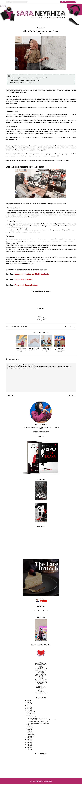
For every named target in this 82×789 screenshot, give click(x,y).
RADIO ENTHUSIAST (41, 687)
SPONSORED (41, 691)
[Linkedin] (47, 611)
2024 (28, 703)
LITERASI (41, 678)
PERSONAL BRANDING (41, 682)
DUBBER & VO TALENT (41, 670)
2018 (28, 739)
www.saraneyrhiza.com (43, 431)
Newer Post (10, 395)
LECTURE (41, 677)
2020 (28, 710)
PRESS (41, 685)
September (31, 716)
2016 (28, 742)
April (29, 731)
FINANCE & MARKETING (41, 674)
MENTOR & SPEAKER (41, 681)
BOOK (40, 666)
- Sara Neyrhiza (47, 781)
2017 (28, 741)
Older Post (71, 395)
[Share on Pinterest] (70, 327)
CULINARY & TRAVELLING (41, 669)
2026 (28, 700)
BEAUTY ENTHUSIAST (41, 663)
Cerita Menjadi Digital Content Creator (37, 718)
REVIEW (41, 689)
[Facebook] (35, 611)
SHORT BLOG (41, 690)
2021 (28, 708)
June (29, 728)
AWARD (41, 662)
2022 (28, 707)
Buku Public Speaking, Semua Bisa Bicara (38, 723)
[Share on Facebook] (65, 327)
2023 (28, 705)
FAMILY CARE (41, 671)
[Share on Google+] (75, 327)
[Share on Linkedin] (73, 327)
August (30, 724)
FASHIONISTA (41, 673)
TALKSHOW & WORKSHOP (41, 693)
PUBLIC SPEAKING (22, 326)
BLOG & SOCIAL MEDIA (41, 665)
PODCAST (41, 28)
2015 (28, 744)
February (30, 734)
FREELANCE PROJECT (41, 675)
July (29, 726)
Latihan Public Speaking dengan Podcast (38, 721)
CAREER (41, 667)
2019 (28, 737)
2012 (28, 749)
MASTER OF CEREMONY (41, 679)
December (31, 712)
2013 (28, 747)
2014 (28, 745)
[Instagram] (43, 611)
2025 (28, 702)
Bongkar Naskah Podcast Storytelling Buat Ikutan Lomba (42, 720)
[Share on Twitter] (68, 327)
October (30, 715)
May (29, 729)
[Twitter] (39, 611)
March (30, 732)
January (30, 736)
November (31, 713)
